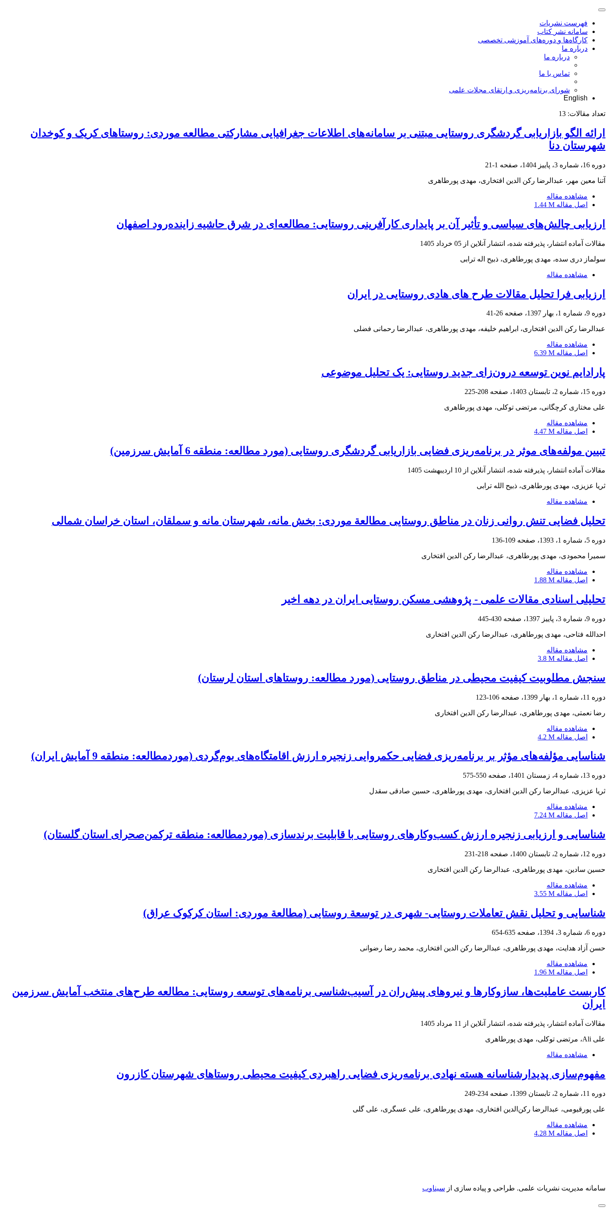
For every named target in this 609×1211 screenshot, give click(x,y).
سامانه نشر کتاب (562, 31)
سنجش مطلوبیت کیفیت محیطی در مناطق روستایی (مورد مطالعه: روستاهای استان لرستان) (401, 678)
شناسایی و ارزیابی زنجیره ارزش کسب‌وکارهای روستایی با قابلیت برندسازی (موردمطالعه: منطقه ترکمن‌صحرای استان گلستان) (324, 834)
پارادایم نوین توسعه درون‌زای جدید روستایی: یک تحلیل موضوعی (463, 372)
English (576, 98)
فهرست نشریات (563, 23)
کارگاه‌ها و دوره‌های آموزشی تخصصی (533, 40)
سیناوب (433, 1188)
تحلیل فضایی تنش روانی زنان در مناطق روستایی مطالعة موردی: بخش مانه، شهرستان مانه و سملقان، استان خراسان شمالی (328, 521)
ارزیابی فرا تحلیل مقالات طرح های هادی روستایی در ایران (476, 294)
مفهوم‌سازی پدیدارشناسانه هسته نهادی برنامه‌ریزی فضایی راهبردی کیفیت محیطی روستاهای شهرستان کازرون (360, 1074)
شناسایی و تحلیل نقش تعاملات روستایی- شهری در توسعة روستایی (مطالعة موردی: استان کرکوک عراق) (374, 913)
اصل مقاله (561, 204)
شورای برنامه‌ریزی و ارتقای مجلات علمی (509, 90)
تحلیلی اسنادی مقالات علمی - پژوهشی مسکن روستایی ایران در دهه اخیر (443, 599)
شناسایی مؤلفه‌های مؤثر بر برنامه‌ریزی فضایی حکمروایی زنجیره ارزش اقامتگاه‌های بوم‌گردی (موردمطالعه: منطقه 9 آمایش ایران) (318, 756)
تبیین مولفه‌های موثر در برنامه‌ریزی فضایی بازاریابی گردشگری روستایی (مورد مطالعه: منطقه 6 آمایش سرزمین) (357, 450)
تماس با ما (554, 73)
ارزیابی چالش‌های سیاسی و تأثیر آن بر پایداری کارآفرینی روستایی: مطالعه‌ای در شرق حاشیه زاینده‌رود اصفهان (360, 224)
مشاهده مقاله (567, 196)
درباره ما (575, 48)
